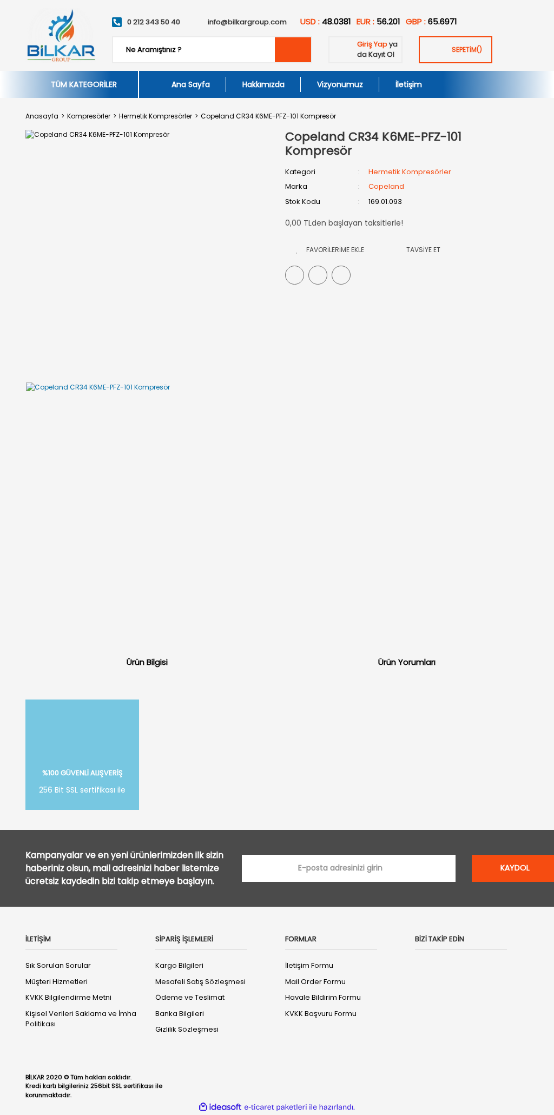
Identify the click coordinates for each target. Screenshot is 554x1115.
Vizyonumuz (340, 84)
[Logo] (60, 35)
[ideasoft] (220, 1108)
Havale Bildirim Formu (323, 997)
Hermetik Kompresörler (409, 172)
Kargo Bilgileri (179, 965)
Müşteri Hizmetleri (56, 982)
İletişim (408, 84)
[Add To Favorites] (330, 249)
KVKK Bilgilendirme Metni (68, 997)
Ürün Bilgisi (147, 662)
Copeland (386, 186)
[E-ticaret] (275, 1107)
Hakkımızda (263, 84)
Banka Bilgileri (179, 1013)
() (467, 49)
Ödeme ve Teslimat (190, 997)
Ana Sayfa (191, 84)
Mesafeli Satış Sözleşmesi (200, 982)
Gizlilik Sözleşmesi (187, 1029)
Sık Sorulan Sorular (58, 965)
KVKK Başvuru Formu (321, 1013)
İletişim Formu (309, 965)
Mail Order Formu (315, 982)
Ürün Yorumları (407, 662)
